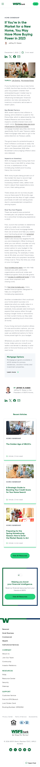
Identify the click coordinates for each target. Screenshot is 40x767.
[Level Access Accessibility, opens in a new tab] (24, 722)
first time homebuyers (16, 287)
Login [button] (35, 4)
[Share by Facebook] (14, 56)
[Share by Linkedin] (6, 56)
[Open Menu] (2, 4)
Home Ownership (12, 18)
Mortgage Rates (27, 80)
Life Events (16, 80)
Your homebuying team (14, 267)
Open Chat (30, 763)
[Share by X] (10, 56)
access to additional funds (18, 277)
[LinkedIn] (10, 749)
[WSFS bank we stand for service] (20, 733)
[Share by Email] (18, 56)
